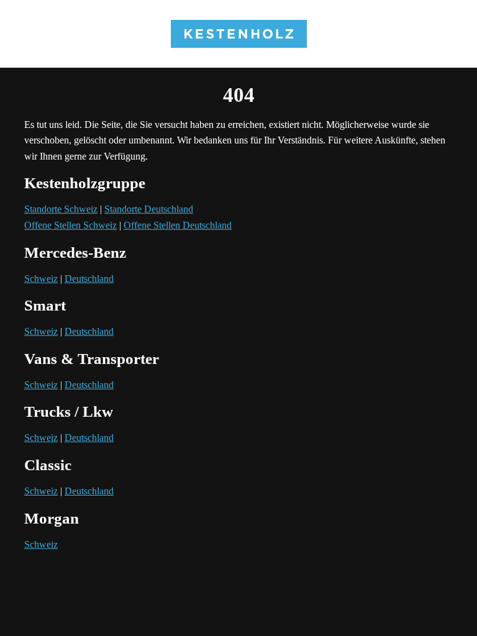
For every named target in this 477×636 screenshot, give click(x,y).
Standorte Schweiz (61, 209)
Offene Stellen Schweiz (70, 225)
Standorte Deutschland (148, 209)
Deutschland (89, 278)
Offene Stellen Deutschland (178, 225)
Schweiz (41, 278)
